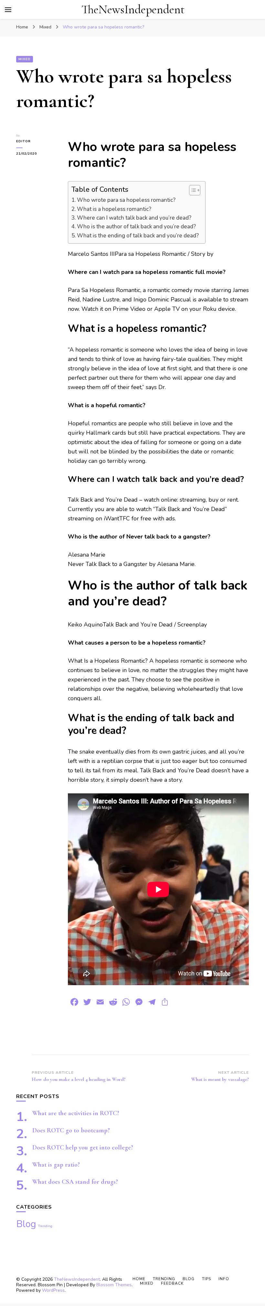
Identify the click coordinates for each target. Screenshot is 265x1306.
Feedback (172, 1283)
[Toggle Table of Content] (191, 190)
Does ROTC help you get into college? (82, 1147)
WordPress (53, 1290)
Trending (45, 1226)
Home (138, 1278)
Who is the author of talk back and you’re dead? (136, 226)
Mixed (24, 59)
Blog (26, 1223)
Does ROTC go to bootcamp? (71, 1130)
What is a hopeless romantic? (114, 209)
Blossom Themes (114, 1285)
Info (223, 1278)
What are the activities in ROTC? (75, 1113)
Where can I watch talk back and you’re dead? (134, 218)
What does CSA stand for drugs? (75, 1182)
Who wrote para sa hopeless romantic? (126, 200)
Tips (206, 1278)
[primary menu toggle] (8, 9)
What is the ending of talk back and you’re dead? (138, 235)
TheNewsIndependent (133, 9)
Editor (23, 141)
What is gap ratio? (56, 1165)
